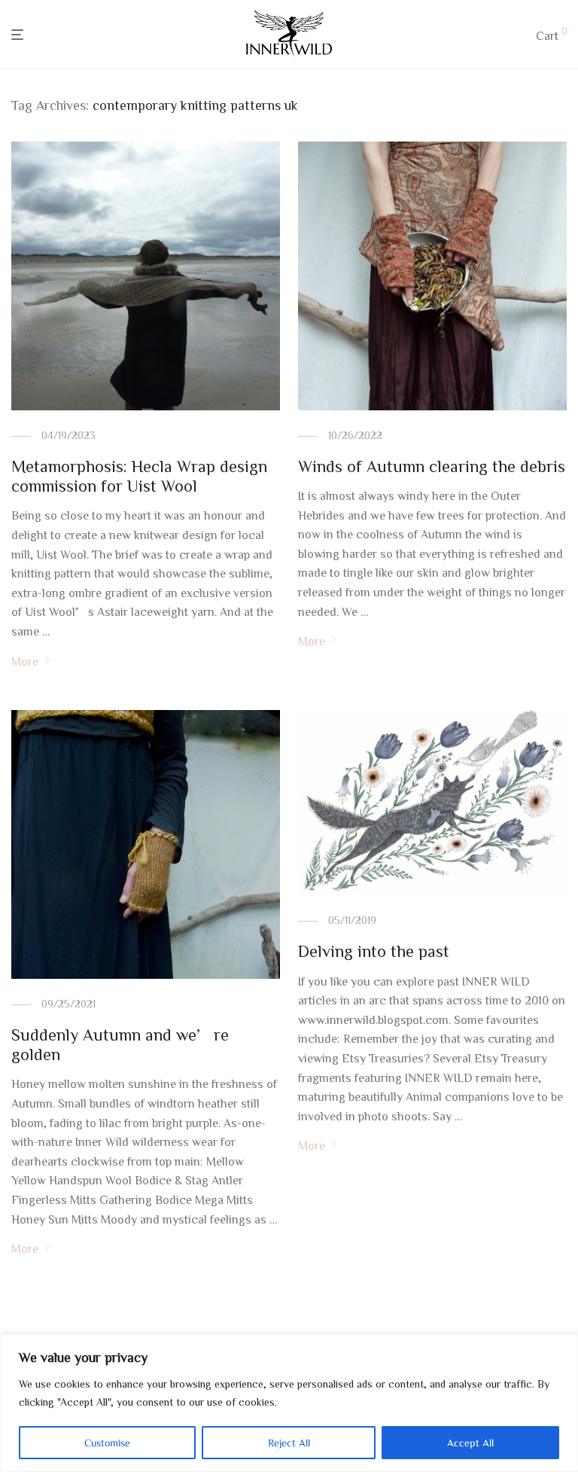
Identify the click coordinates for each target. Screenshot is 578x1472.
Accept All (470, 1442)
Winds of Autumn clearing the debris (431, 466)
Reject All (289, 1442)
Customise (107, 1442)
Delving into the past (373, 951)
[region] (289, 1403)
